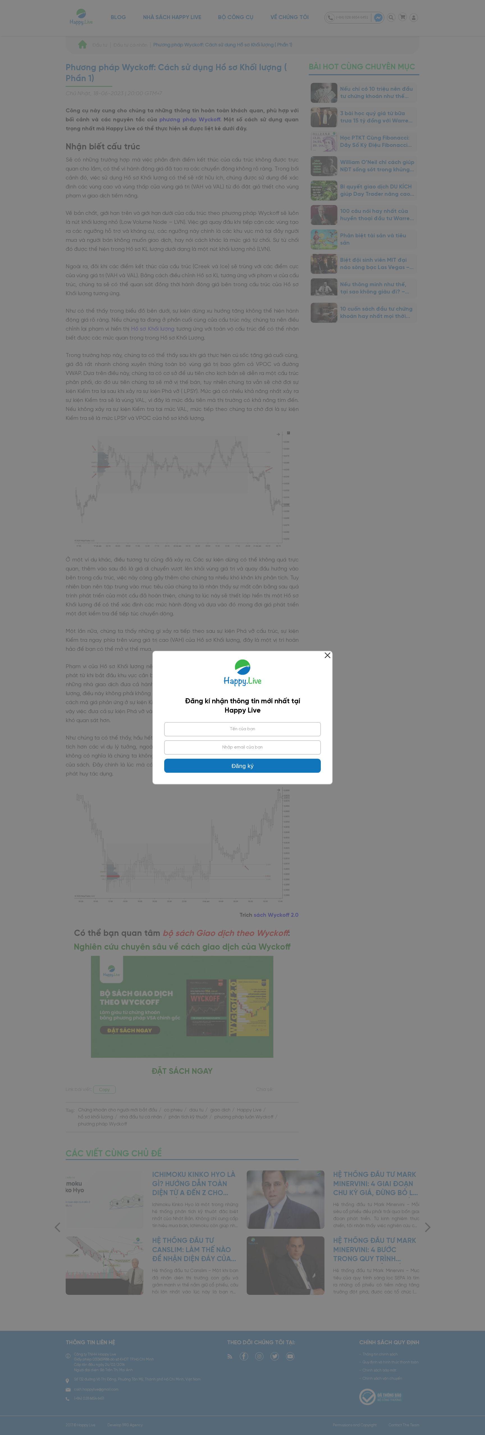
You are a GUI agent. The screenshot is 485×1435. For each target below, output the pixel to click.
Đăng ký (243, 766)
